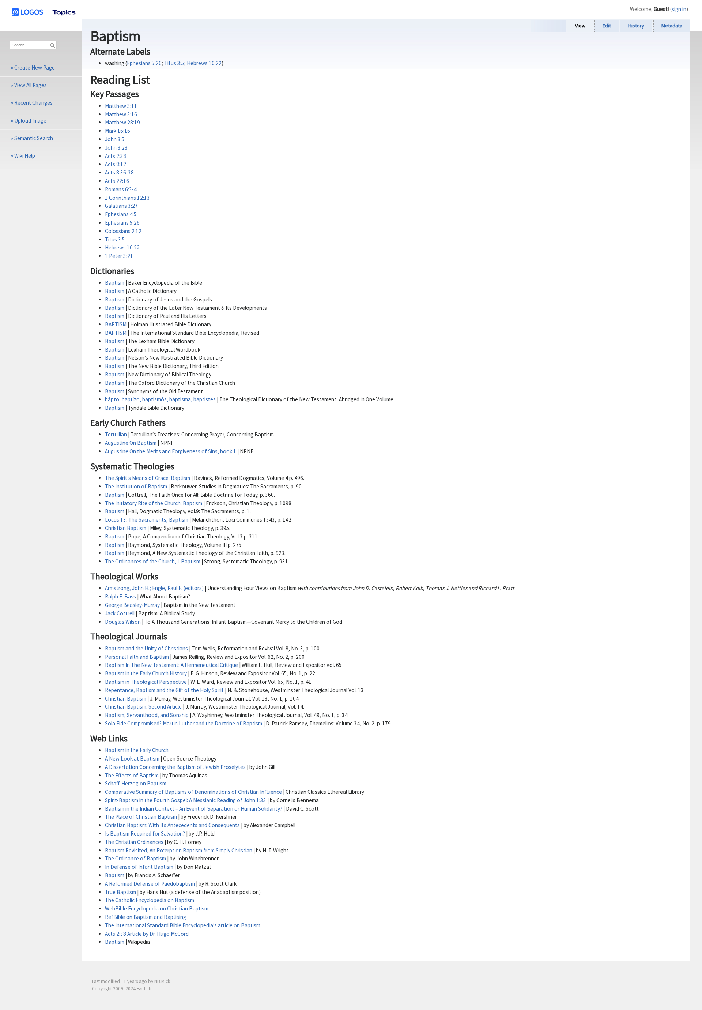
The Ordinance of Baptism (135, 858)
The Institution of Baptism (136, 486)
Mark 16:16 (117, 130)
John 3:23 (116, 147)
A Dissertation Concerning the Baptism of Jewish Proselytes (175, 766)
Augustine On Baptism (130, 442)
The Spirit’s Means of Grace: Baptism (147, 477)
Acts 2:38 (115, 156)
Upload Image (30, 120)
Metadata (671, 25)
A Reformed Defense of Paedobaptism (150, 883)
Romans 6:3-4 (121, 189)
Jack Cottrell (120, 613)
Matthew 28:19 (122, 122)
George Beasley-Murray (132, 604)
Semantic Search (33, 138)
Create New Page (34, 67)
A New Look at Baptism (132, 758)
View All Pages (30, 85)
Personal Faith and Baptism (137, 656)
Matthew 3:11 (121, 105)
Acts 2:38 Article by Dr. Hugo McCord (147, 933)
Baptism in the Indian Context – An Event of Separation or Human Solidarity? (193, 808)
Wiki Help (24, 155)
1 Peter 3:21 (119, 255)
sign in (679, 8)
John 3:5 (115, 139)
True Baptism (120, 892)
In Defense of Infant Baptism (139, 866)
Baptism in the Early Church (137, 750)
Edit (607, 25)
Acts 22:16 (117, 180)
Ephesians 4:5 (121, 214)
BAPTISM (116, 324)
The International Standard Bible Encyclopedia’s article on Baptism (182, 925)
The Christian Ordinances (134, 841)
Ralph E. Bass (120, 596)
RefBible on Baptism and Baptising (145, 916)
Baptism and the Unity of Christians (146, 648)
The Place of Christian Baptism (141, 816)
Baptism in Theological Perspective (146, 681)
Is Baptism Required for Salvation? (145, 833)
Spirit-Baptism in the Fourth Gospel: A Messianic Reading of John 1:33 (185, 800)
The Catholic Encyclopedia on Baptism (149, 900)
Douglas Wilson (123, 621)
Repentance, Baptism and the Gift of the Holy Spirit (164, 690)
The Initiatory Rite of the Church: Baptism (153, 503)
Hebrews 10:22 (204, 63)
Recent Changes (33, 102)
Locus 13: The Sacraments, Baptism (146, 519)
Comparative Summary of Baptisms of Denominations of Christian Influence (193, 791)
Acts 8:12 (115, 164)
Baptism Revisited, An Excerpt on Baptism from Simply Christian (178, 850)
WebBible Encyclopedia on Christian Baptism (156, 908)
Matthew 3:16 (121, 114)
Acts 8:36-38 (119, 172)
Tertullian (116, 434)
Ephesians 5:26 (144, 63)
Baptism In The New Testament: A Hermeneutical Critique (171, 664)
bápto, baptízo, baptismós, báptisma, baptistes (160, 399)
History (636, 25)
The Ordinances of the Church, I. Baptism (152, 561)
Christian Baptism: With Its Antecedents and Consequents (172, 825)
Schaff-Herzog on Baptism (135, 783)
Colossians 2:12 (123, 231)
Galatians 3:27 (121, 205)
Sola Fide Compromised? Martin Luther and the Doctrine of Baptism (183, 723)
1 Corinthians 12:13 (127, 197)
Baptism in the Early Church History (146, 673)
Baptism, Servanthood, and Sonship (147, 714)
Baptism (114, 282)
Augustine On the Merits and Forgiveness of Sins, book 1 (170, 451)
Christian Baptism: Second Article (143, 706)
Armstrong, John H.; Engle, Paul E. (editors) (154, 588)
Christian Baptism (125, 528)
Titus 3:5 (174, 63)
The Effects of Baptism (132, 775)
